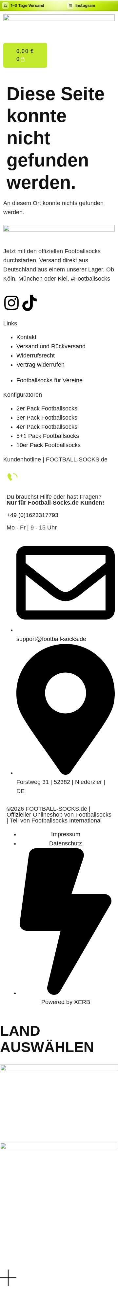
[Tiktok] (29, 303)
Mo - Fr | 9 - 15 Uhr (32, 527)
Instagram (85, 5)
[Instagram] (11, 303)
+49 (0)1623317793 (32, 515)
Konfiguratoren (22, 394)
